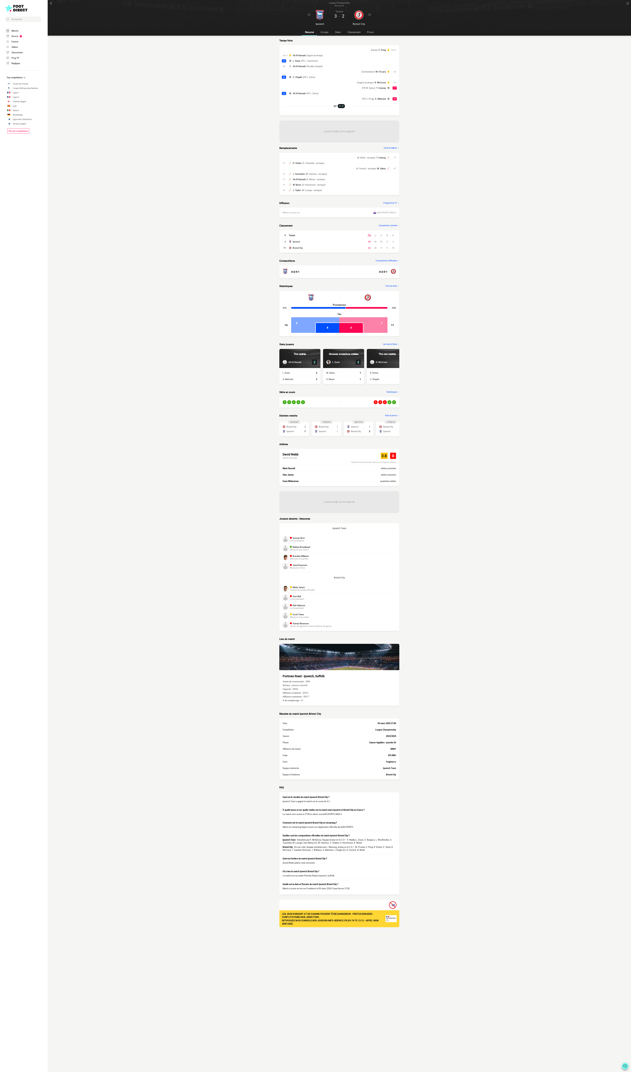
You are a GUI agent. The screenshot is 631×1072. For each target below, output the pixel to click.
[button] (292, 362)
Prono (370, 32)
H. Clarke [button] (297, 163)
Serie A (16, 110)
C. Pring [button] (382, 49)
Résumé (309, 32)
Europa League (19, 123)
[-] (625, 1066)
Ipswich (296, 241)
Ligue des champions (22, 119)
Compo (324, 32)
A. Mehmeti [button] (380, 98)
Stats (338, 32)
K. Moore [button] (330, 379)
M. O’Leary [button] (381, 71)
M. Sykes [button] (381, 168)
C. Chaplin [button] (297, 77)
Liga (15, 106)
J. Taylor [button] (297, 190)
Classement (354, 32)
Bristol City (298, 247)
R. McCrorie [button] (380, 82)
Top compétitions (15, 77)
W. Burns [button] (297, 184)
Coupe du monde (20, 83)
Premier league (19, 101)
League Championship (385, 729)
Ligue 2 (16, 97)
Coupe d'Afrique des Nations (25, 88)
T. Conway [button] (381, 87)
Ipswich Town (339, 528)
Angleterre (391, 761)
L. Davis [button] (296, 60)
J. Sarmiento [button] (299, 173)
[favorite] (627, 3)
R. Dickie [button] (374, 372)
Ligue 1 (16, 92)
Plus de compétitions (18, 131)
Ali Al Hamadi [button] (299, 55)
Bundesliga (18, 114)
